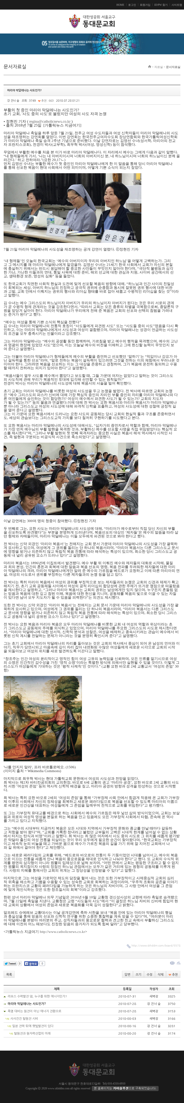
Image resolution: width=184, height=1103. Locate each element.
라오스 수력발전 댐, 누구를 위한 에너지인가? (37, 996)
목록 (9, 974)
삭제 (160, 974)
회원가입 (145, 4)
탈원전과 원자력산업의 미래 (32, 1033)
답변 (127, 974)
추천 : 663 (47, 100)
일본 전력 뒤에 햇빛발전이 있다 (32, 1026)
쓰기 (138, 974)
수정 (149, 974)
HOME (120, 4)
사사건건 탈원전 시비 (24, 1018)
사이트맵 (177, 4)
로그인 (132, 4)
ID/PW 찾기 (161, 4)
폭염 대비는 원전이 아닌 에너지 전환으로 (34, 1011)
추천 (174, 974)
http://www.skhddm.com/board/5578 (156, 945)
